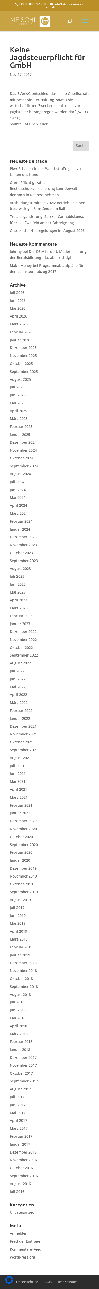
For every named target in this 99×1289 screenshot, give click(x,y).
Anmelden (18, 1233)
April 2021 (18, 789)
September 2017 (24, 1081)
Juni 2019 (18, 915)
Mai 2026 (17, 308)
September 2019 (24, 891)
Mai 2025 (17, 402)
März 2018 (19, 1033)
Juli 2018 (17, 1002)
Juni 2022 (18, 679)
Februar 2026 (21, 332)
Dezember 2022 (23, 631)
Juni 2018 (18, 1010)
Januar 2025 (20, 434)
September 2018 (24, 986)
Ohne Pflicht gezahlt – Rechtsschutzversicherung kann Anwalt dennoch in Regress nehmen (43, 188)
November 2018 (23, 970)
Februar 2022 (21, 710)
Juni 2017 (18, 1104)
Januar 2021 (20, 812)
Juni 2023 (18, 584)
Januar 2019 (20, 955)
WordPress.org (22, 1257)
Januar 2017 (20, 1144)
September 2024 (24, 465)
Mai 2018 (17, 1018)
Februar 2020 (21, 852)
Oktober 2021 (21, 741)
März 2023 (19, 608)
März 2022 (19, 702)
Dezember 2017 (23, 1057)
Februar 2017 (21, 1136)
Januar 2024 (20, 529)
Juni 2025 (18, 395)
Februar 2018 (21, 1041)
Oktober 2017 (21, 1073)
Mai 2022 (17, 686)
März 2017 (19, 1128)
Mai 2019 (17, 923)
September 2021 (24, 749)
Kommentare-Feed (25, 1249)
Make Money (21, 265)
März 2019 (19, 939)
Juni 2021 (18, 773)
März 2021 (19, 797)
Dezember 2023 (23, 536)
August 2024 (20, 473)
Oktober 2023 (21, 552)
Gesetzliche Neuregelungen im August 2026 (47, 230)
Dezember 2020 (23, 820)
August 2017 (20, 1088)
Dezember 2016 (23, 1152)
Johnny (16, 251)
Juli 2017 (17, 1096)
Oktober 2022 (21, 647)
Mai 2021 (17, 781)
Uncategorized (22, 1212)
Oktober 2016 (21, 1167)
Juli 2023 (17, 576)
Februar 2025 (21, 426)
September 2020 (24, 844)
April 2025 (18, 410)
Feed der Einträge (25, 1241)
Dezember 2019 (23, 868)
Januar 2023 (20, 623)
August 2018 (20, 994)
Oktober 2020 (21, 836)
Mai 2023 (17, 592)
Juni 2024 (18, 489)
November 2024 (23, 450)
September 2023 (24, 560)
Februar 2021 (21, 805)
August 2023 (20, 568)
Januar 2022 (20, 718)
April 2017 (18, 1120)
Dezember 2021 (23, 726)
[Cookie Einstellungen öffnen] (9, 1282)
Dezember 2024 (23, 442)
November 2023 (23, 544)
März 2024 (19, 513)
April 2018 (18, 1025)
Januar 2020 (20, 860)
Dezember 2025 (23, 347)
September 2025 (24, 371)
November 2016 (23, 1159)
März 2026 (19, 324)
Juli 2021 (17, 765)
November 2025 (23, 355)
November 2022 (23, 639)
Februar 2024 (21, 521)
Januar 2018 (20, 1049)
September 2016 (24, 1175)
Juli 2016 (17, 1191)
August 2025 (20, 379)
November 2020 (23, 828)
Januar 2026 (20, 339)
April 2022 (18, 694)
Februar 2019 (21, 947)
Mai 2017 (17, 1112)
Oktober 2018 (21, 978)
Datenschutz (27, 1281)
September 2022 (24, 655)
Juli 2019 (17, 907)
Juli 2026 (17, 292)
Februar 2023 (21, 615)
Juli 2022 (17, 671)
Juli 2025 (17, 387)
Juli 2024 (17, 481)
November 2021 (23, 734)
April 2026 (18, 316)
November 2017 (23, 1065)
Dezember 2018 (23, 962)
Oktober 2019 (21, 884)
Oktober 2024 (21, 458)
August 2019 (20, 899)
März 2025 (19, 418)
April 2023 (18, 600)
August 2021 (20, 757)
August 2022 (20, 663)
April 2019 (18, 931)
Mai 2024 (17, 497)
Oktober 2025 (21, 363)
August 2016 (20, 1183)
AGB (48, 1281)
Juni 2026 (18, 300)
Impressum (67, 1281)
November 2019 (23, 876)
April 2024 (18, 505)
